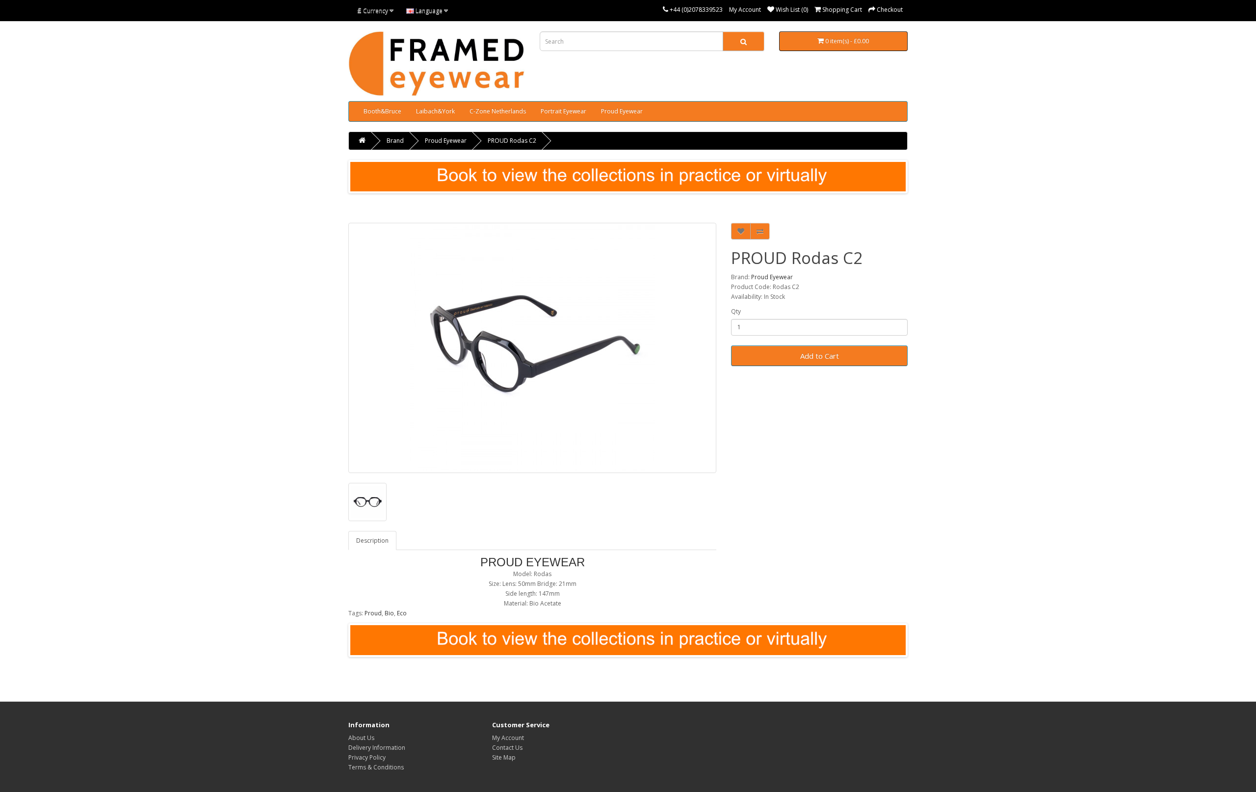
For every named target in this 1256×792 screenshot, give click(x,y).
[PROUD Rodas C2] (532, 348)
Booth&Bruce (382, 111)
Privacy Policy (367, 757)
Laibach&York (435, 111)
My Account (745, 9)
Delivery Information (376, 747)
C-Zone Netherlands (498, 111)
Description (372, 540)
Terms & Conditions (376, 767)
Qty (736, 311)
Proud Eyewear (622, 111)
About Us (361, 738)
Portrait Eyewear (563, 111)
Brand (395, 140)
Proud (373, 613)
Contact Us (507, 747)
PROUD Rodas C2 (512, 140)
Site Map (504, 757)
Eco (402, 613)
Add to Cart (819, 356)
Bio (389, 613)
